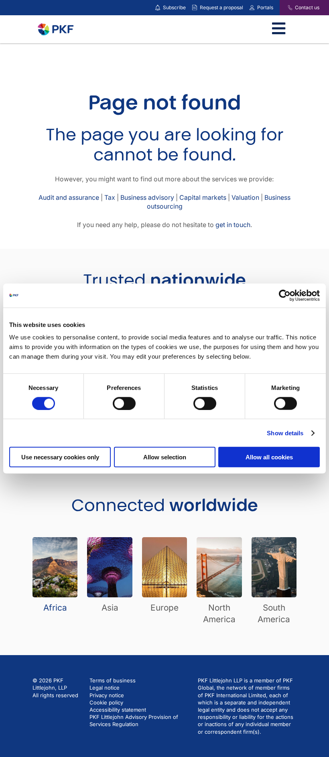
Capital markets (202, 197)
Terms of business (112, 680)
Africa (55, 608)
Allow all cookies (269, 457)
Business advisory (147, 197)
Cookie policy (106, 702)
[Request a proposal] (194, 7)
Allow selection (164, 457)
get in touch (232, 225)
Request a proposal (221, 7)
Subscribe (174, 7)
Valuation (245, 197)
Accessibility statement (117, 709)
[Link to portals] (252, 7)
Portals (265, 7)
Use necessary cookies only (60, 457)
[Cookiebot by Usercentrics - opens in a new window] (285, 295)
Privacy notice (106, 695)
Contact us (307, 7)
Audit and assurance (69, 197)
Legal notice (104, 687)
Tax (109, 197)
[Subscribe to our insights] (157, 8)
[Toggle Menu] (279, 29)
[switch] (124, 403)
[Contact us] (285, 7)
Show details (285, 432)
